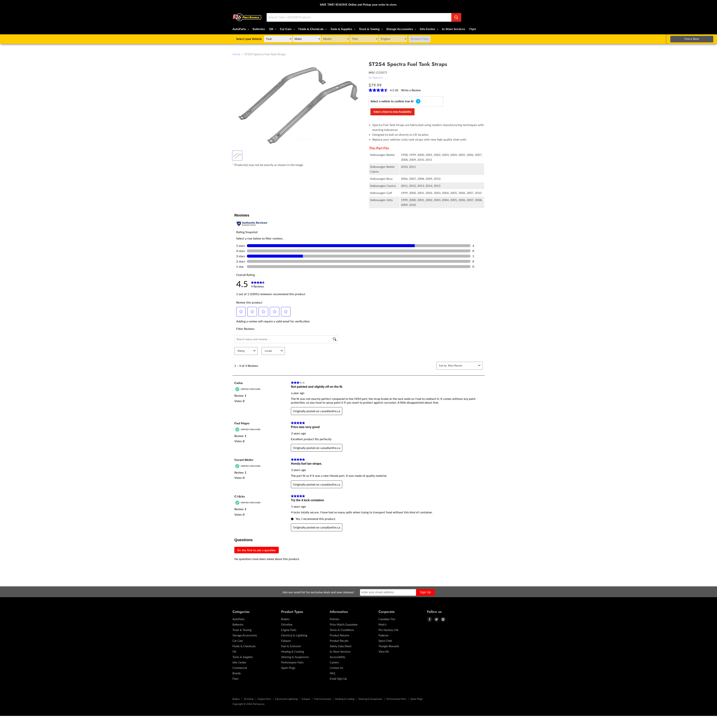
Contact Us (336, 667)
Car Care (286, 29)
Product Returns (339, 635)
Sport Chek (385, 640)
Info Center (428, 29)
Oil (271, 29)
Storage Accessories (400, 29)
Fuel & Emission (291, 646)
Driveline (286, 624)
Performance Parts (292, 662)
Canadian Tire (386, 619)
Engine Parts (289, 630)
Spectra (378, 77)
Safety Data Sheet (340, 646)
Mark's (382, 624)
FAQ (332, 673)
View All (383, 651)
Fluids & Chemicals (311, 29)
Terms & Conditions (342, 630)
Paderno (383, 635)
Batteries (259, 29)
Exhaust (286, 640)
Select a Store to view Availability (392, 111)
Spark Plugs (288, 667)
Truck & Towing (369, 29)
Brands (236, 673)
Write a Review (411, 90)
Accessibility (337, 657)
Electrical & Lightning (294, 635)
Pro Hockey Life (388, 630)
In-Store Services (453, 29)
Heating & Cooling (292, 651)
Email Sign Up (338, 678)
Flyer (472, 29)
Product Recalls (339, 640)
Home (236, 54)
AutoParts (239, 29)
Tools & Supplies (341, 29)
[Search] (456, 17)
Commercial (239, 667)
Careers (334, 662)
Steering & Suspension (295, 657)
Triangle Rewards (388, 646)
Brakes (285, 619)
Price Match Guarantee (344, 624)
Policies (334, 619)
